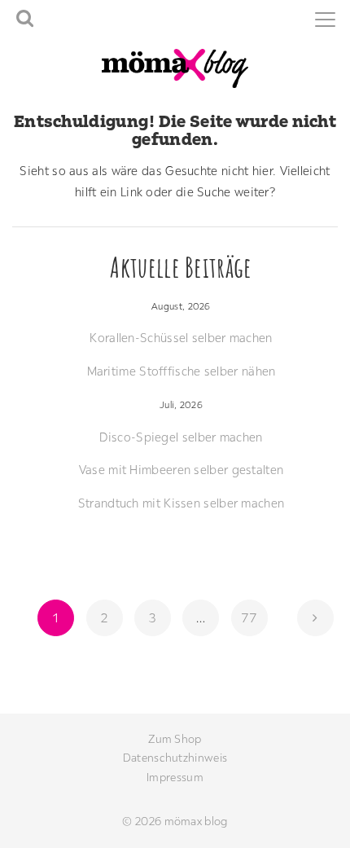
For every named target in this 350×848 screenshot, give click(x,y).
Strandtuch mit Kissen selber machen (181, 503)
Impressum (175, 777)
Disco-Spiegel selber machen (180, 437)
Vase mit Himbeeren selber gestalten (181, 469)
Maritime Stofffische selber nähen (181, 371)
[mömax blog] (175, 67)
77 (254, 617)
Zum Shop (174, 739)
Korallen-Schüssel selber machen (181, 337)
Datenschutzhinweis (175, 757)
